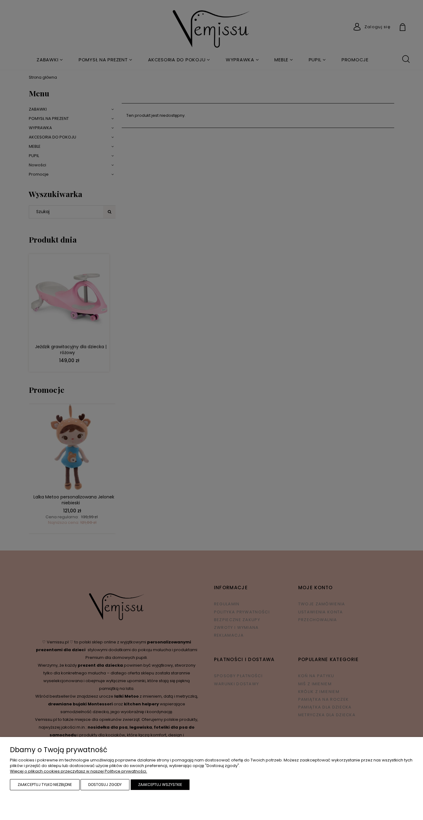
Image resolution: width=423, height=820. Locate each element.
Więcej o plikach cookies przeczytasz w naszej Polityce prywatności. (78, 771)
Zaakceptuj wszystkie (160, 784)
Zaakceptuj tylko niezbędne (45, 784)
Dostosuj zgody (105, 784)
